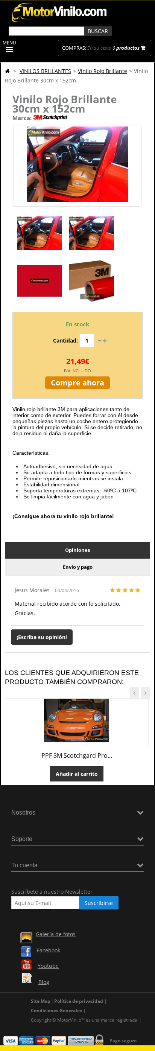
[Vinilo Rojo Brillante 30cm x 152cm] (39, 253)
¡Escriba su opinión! (42, 637)
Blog (43, 982)
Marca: (22, 118)
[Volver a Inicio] (7, 71)
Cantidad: (65, 340)
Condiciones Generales (56, 1010)
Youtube (48, 965)
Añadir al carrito (77, 773)
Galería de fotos (56, 934)
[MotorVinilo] (60, 22)
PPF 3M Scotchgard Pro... (76, 755)
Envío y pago (78, 567)
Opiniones (77, 550)
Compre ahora (77, 383)
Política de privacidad (78, 1001)
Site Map (40, 1001)
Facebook (48, 950)
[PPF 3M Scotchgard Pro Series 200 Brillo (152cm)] (77, 740)
